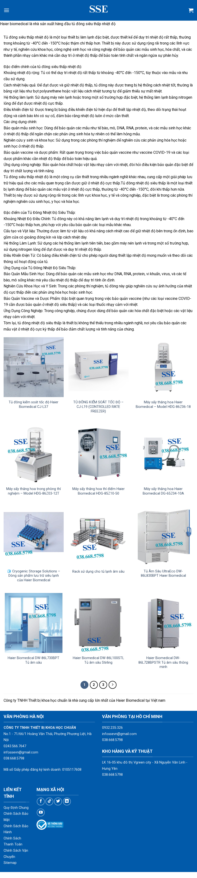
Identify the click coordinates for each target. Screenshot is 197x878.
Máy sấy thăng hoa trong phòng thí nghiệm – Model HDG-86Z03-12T (33, 491)
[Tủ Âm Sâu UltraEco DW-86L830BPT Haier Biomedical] (163, 536)
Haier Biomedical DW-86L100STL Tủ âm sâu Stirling (98, 660)
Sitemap (10, 863)
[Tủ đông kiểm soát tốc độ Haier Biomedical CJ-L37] (34, 367)
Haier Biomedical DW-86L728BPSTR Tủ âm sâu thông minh (163, 662)
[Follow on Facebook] (41, 801)
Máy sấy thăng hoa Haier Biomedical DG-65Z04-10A (163, 491)
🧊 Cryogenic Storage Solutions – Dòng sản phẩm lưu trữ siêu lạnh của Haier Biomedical (33, 575)
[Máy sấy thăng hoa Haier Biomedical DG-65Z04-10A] (163, 454)
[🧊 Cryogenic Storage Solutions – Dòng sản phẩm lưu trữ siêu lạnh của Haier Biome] (34, 536)
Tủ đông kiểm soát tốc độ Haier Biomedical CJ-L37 (33, 404)
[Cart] (191, 10)
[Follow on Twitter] (58, 801)
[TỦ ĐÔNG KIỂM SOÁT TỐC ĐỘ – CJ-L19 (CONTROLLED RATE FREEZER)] (98, 367)
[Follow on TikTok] (49, 801)
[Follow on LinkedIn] (67, 801)
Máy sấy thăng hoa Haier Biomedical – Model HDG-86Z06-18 (163, 404)
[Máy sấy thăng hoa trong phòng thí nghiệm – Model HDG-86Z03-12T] (34, 454)
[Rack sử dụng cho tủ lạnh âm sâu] (98, 536)
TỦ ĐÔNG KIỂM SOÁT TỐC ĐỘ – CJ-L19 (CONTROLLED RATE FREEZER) (98, 406)
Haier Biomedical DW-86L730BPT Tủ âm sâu (33, 660)
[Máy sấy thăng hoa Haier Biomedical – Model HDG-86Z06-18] (163, 367)
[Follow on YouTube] (41, 812)
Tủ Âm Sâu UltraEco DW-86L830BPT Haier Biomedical (163, 573)
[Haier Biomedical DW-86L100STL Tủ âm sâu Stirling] (98, 623)
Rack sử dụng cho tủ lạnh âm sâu (98, 572)
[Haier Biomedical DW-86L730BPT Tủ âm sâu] (34, 623)
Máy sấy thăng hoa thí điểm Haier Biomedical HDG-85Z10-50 (98, 491)
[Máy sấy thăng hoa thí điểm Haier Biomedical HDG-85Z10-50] (98, 454)
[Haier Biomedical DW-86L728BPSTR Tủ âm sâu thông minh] (163, 623)
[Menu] (6, 10)
